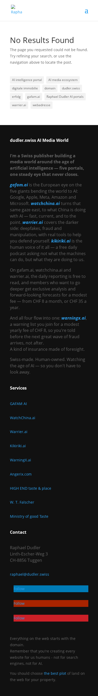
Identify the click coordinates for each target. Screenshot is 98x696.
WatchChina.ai (22, 417)
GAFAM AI (18, 403)
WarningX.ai (20, 459)
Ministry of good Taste (29, 516)
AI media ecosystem (63, 80)
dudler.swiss (71, 88)
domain (49, 88)
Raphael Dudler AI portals (65, 96)
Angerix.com (21, 474)
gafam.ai (33, 96)
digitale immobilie (25, 88)
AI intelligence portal (27, 80)
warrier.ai (19, 105)
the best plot (55, 673)
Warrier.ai (18, 431)
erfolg (16, 96)
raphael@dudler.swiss (29, 574)
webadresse (41, 105)
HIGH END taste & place (30, 488)
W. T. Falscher (22, 502)
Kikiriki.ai (18, 445)
